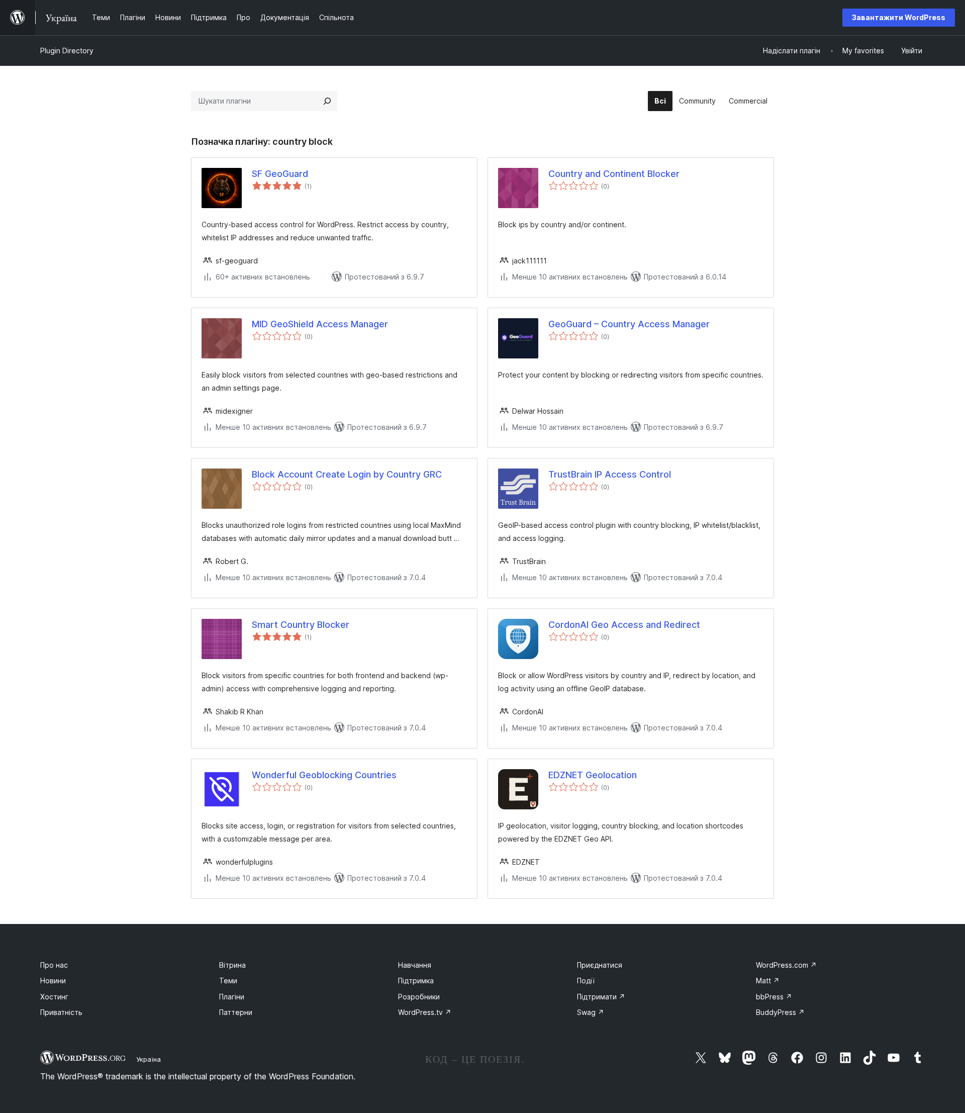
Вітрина (232, 965)
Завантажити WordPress (898, 17)
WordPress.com (786, 965)
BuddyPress (780, 1012)
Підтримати (601, 996)
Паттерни (235, 1012)
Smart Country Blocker (300, 624)
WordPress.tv (424, 1012)
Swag (590, 1012)
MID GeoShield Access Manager (320, 324)
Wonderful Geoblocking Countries (324, 775)
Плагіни (231, 996)
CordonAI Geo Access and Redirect (624, 624)
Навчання (414, 965)
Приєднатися (599, 965)
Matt (768, 980)
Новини (53, 980)
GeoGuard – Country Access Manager (629, 324)
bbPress (774, 996)
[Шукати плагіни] (327, 101)
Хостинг (54, 996)
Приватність (61, 1012)
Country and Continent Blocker (614, 173)
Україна (148, 1059)
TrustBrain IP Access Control (609, 474)
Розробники (419, 996)
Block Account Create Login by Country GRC (347, 474)
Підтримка (416, 980)
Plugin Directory (66, 50)
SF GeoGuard (280, 173)
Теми (228, 980)
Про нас (54, 965)
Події (586, 980)
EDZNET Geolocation (592, 775)
